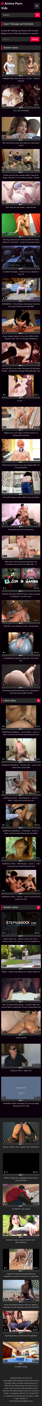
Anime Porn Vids (11, 5)
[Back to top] (34, 1399)
